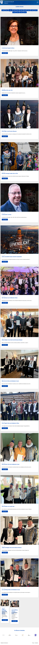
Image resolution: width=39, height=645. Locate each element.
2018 (32, 10)
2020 (25, 10)
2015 (17, 12)
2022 (18, 10)
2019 (28, 10)
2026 (3, 10)
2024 (10, 10)
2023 (14, 10)
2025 (7, 10)
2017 (36, 10)
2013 (25, 12)
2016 (14, 12)
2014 (21, 12)
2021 (21, 10)
